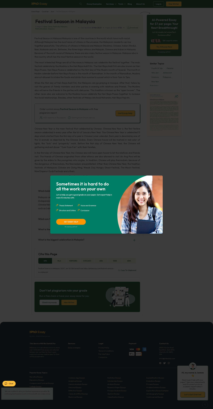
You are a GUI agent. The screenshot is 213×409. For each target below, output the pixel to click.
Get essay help (71, 222)
